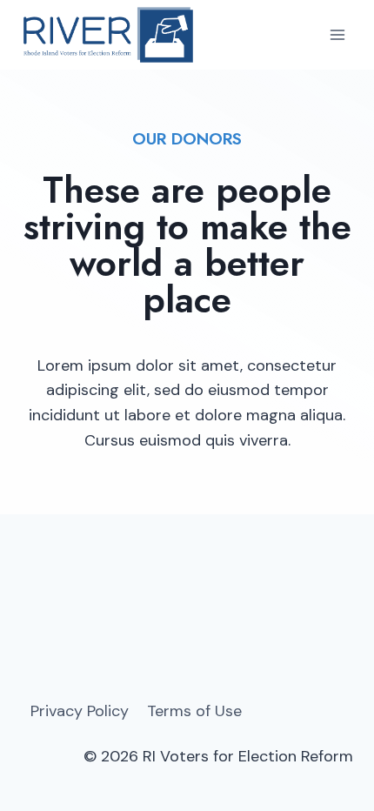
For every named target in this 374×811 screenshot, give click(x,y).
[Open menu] (337, 34)
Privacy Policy (79, 710)
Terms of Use (194, 710)
